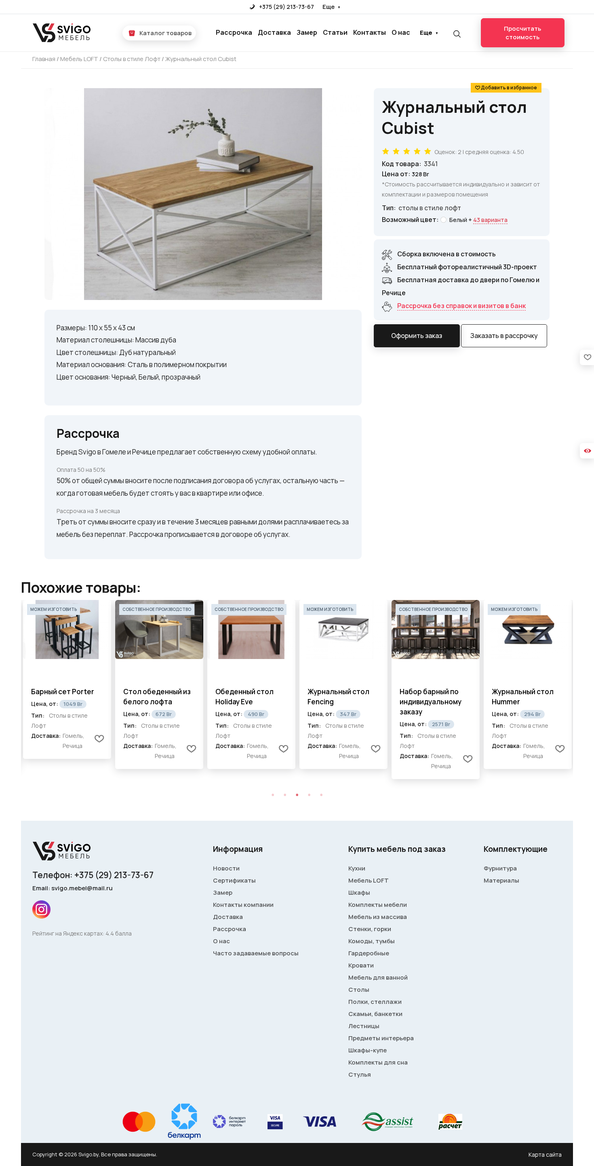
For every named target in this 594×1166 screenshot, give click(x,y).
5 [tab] (321, 795)
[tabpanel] (67, 684)
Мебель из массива (377, 917)
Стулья (359, 1074)
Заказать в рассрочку (504, 335)
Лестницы (363, 1026)
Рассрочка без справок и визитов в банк (461, 305)
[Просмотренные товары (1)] (587, 450)
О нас (401, 32)
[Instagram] (41, 909)
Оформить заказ (416, 335)
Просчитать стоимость (522, 32)
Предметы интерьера (381, 1038)
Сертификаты (234, 880)
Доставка (274, 32)
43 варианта (490, 220)
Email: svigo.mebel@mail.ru (72, 888)
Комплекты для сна (378, 1062)
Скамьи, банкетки (375, 1014)
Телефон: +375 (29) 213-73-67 (93, 875)
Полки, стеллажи (375, 1001)
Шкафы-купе (367, 1050)
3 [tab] (297, 795)
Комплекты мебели (377, 904)
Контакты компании (243, 904)
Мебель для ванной (378, 977)
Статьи (335, 32)
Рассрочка (234, 32)
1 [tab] (273, 795)
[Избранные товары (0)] (587, 357)
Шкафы (359, 892)
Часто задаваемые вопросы (256, 953)
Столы (358, 989)
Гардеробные (368, 953)
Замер (307, 32)
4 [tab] (309, 795)
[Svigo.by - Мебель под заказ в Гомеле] (62, 33)
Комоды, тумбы (371, 941)
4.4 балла (118, 933)
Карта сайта (545, 1154)
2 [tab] (285, 795)
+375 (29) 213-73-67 (286, 7)
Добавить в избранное (509, 87)
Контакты (369, 32)
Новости (226, 868)
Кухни (356, 868)
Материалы (501, 880)
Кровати (361, 965)
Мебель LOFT (368, 880)
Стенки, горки (369, 929)
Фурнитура (500, 868)
